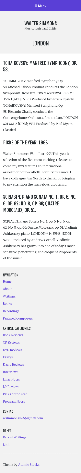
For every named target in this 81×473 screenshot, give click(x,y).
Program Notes (14, 401)
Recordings (11, 311)
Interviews (10, 372)
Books (7, 304)
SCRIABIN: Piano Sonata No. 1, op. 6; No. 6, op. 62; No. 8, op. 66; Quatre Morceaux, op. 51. (39, 203)
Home (7, 282)
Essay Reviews (13, 365)
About (7, 289)
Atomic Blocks (29, 465)
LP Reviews (11, 387)
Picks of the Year (15, 394)
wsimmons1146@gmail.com (23, 418)
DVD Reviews (12, 350)
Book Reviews (13, 335)
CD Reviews (11, 342)
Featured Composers (18, 318)
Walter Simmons (40, 23)
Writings (9, 296)
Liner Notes (11, 379)
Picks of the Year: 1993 (25, 143)
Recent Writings (15, 437)
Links (7, 445)
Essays (8, 357)
